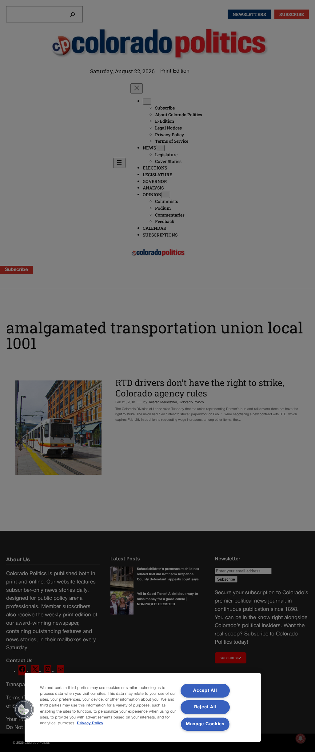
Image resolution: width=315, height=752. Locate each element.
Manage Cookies (205, 724)
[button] (24, 709)
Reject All (205, 707)
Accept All (205, 691)
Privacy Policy (90, 723)
